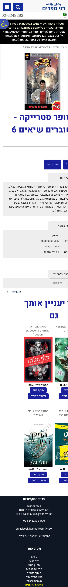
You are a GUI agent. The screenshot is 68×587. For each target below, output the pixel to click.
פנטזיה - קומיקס (60, 47)
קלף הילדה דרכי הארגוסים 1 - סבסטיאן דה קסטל (38, 331)
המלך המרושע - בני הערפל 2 (38, 413)
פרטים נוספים (38, 396)
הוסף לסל (38, 390)
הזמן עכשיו (52, 164)
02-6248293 (12, 15)
